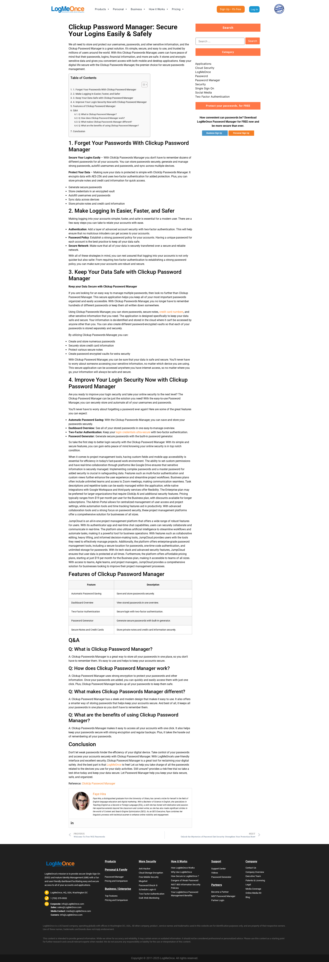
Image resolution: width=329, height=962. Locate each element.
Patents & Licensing (255, 880)
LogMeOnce (114, 764)
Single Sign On (204, 88)
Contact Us (251, 867)
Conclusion (79, 131)
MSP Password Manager (223, 896)
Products (100, 9)
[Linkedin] (72, 823)
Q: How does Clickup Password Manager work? (101, 118)
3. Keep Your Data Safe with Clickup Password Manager (103, 98)
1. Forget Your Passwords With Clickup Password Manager (104, 89)
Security (200, 84)
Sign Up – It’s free (230, 9)
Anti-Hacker (144, 868)
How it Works (157, 9)
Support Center (218, 868)
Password (201, 76)
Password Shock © (148, 885)
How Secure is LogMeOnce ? (185, 876)
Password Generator (221, 877)
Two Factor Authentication (212, 96)
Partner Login (217, 900)
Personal (118, 9)
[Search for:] (220, 41)
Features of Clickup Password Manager (94, 106)
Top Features (111, 896)
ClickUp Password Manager (98, 783)
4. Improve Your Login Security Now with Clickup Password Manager (110, 102)
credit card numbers (171, 311)
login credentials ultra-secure (133, 432)
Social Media (203, 92)
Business (136, 9)
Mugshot (143, 881)
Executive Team (253, 876)
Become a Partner (220, 892)
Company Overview (255, 872)
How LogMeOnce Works (183, 867)
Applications (203, 63)
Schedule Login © (147, 889)
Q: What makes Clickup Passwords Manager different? (105, 122)
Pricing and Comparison (116, 881)
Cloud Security (204, 68)
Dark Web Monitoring (149, 898)
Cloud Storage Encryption (151, 872)
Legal (248, 884)
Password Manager (207, 80)
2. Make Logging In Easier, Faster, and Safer (96, 93)
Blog (248, 897)
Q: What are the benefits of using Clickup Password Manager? (108, 125)
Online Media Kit (253, 893)
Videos (214, 872)
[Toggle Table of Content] (143, 84)
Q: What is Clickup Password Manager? (97, 114)
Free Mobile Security (149, 877)
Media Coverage (253, 889)
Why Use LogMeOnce (181, 872)
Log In (254, 9)
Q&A (75, 110)
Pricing (176, 9)
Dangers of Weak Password (184, 880)
